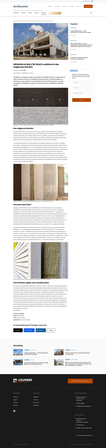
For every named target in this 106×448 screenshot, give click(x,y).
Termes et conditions (74, 444)
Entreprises (88, 6)
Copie (51, 330)
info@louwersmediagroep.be (84, 428)
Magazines (36, 397)
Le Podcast (57, 6)
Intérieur (36, 12)
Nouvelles (16, 12)
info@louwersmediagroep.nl (84, 406)
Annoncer (64, 6)
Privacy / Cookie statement (87, 444)
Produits (23, 12)
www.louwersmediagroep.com (85, 435)
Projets (30, 12)
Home (15, 21)
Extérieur (43, 12)
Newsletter (72, 6)
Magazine (50, 6)
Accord (82, 100)
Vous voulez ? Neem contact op (79, 381)
